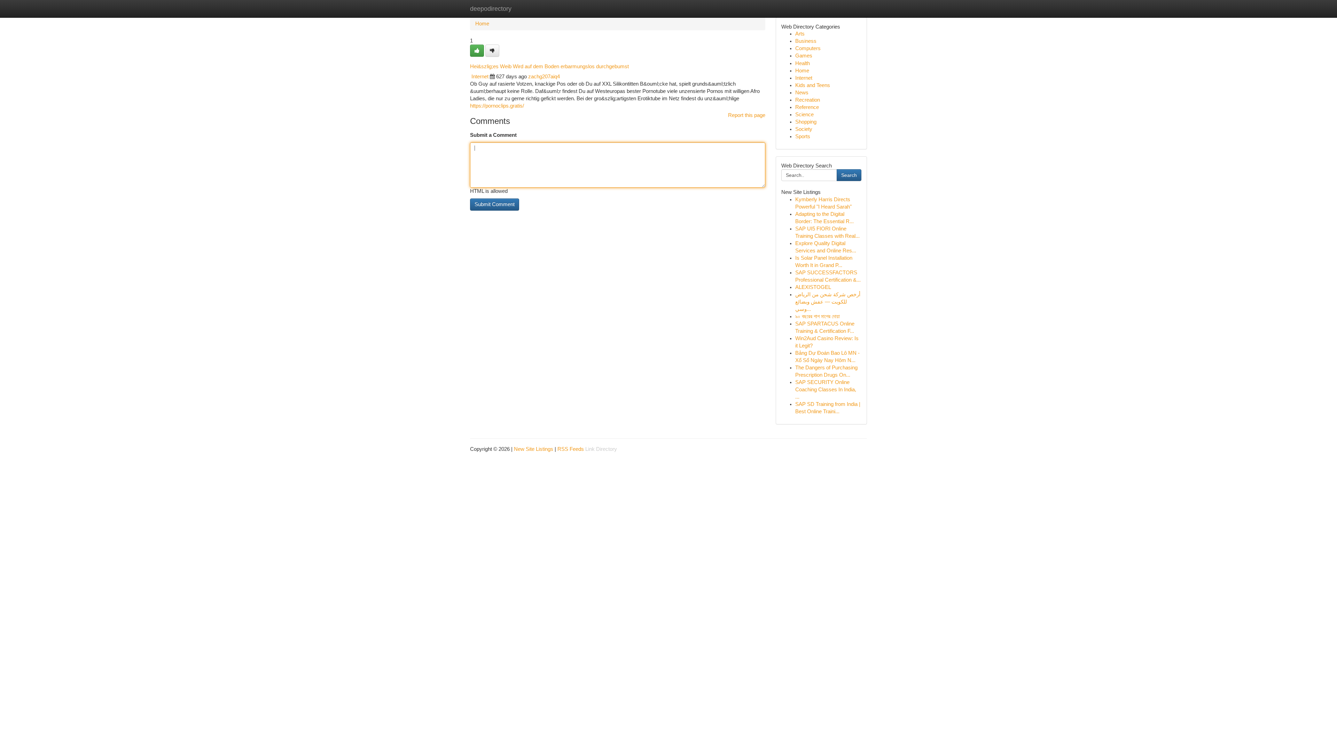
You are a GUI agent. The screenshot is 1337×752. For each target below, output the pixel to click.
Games (803, 55)
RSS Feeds (570, 449)
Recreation (807, 100)
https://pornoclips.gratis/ (497, 106)
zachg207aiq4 (544, 76)
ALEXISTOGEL (813, 287)
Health (802, 63)
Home (482, 23)
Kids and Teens (812, 85)
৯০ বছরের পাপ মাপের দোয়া (817, 316)
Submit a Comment (493, 135)
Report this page (746, 115)
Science (804, 114)
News (801, 92)
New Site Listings (533, 449)
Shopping (805, 122)
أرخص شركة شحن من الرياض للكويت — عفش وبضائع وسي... (827, 302)
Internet (479, 76)
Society (803, 129)
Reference (807, 107)
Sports (802, 136)
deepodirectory (490, 8)
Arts (800, 34)
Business (805, 41)
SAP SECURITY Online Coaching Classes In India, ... (825, 389)
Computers (808, 48)
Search (849, 175)
